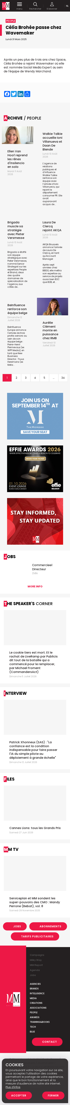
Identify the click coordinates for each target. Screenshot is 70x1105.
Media (33, 998)
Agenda (35, 970)
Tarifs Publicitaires (37, 936)
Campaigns (37, 955)
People (34, 1012)
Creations (36, 1002)
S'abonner (52, 8)
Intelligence (37, 993)
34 (63, 378)
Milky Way (36, 960)
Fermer (53, 1095)
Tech (33, 1026)
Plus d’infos (13, 1087)
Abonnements (50, 926)
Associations (38, 1007)
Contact (49, 1042)
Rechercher (35, 8)
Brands (34, 988)
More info (35, 586)
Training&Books (40, 1022)
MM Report (36, 965)
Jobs (17, 926)
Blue (32, 1031)
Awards (34, 1017)
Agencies (35, 983)
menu (19, 8)
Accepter (18, 1095)
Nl (67, 5)
